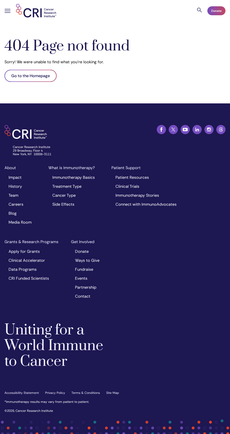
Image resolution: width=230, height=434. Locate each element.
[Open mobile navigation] (7, 11)
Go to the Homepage (30, 76)
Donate (216, 11)
